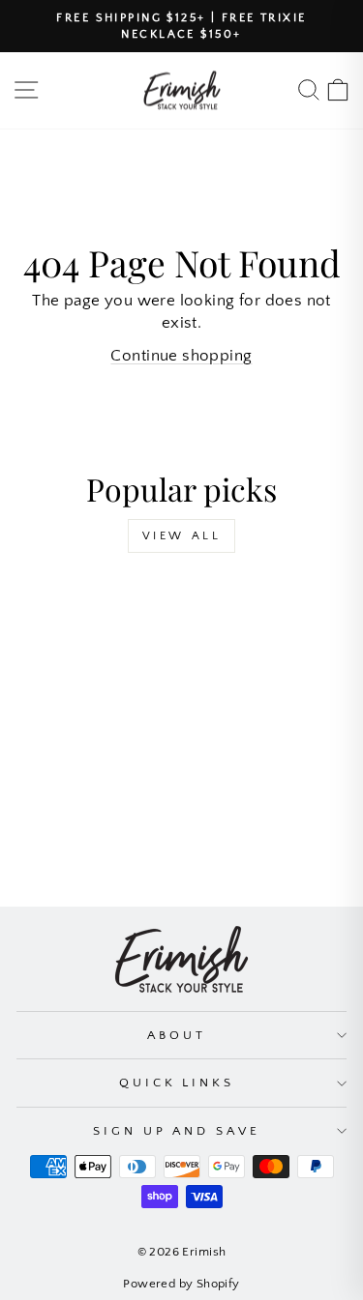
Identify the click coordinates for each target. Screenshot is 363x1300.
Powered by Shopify (181, 1283)
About (176, 1035)
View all (182, 536)
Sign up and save (177, 1131)
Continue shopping (181, 355)
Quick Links (177, 1082)
